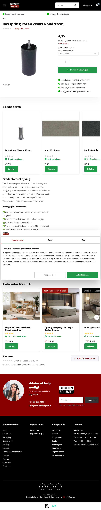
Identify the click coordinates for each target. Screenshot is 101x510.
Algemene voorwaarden (12, 452)
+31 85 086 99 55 (36, 402)
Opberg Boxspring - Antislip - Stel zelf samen (59, 328)
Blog (4, 430)
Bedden (55, 434)
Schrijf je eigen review (86, 358)
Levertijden (7, 434)
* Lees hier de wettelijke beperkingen (72, 405)
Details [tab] (51, 240)
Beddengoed (57, 444)
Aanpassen (48, 275)
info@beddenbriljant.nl (40, 405)
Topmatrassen (58, 452)
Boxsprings (56, 430)
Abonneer (91, 400)
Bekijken (11, 169)
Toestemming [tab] (17, 240)
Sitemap (6, 459)
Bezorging (7, 437)
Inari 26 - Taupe (52, 150)
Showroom (7, 462)
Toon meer (62, 43)
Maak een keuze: (65, 51)
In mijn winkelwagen (79, 70)
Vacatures (6, 466)
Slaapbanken (57, 437)
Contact (6, 455)
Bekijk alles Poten (22, 28)
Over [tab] (83, 240)
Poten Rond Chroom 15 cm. (18, 150)
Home (5, 18)
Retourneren (8, 441)
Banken (55, 441)
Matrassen (56, 448)
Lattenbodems (58, 455)
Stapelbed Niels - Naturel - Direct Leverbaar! (18, 328)
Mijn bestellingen (37, 434)
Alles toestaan (82, 275)
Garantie (6, 448)
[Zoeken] (75, 5)
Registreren (34, 430)
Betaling (6, 444)
